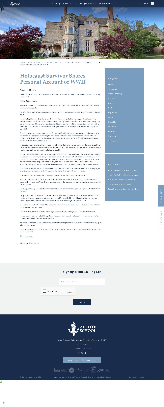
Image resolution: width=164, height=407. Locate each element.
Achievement (112, 89)
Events (110, 117)
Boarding (111, 98)
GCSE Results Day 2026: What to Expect (122, 170)
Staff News (112, 136)
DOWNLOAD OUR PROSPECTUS (82, 360)
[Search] (140, 3)
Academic (111, 84)
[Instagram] (82, 352)
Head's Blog (112, 122)
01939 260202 (82, 344)
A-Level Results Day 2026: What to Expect (123, 174)
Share (96, 62)
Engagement (112, 112)
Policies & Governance (88, 377)
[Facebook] (79, 352)
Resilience (111, 131)
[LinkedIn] (85, 352)
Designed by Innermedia (136, 377)
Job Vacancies (63, 377)
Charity (110, 103)
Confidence (112, 107)
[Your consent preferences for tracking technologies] (4, 403)
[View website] (60, 369)
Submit (82, 302)
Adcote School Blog (115, 93)
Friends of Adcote (74, 377)
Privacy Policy (101, 377)
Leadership (112, 126)
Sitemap (55, 377)
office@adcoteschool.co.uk (82, 348)
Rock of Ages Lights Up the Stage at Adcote (123, 189)
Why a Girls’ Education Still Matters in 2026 (123, 179)
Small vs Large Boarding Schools (119, 184)
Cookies (108, 377)
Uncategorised (33, 243)
